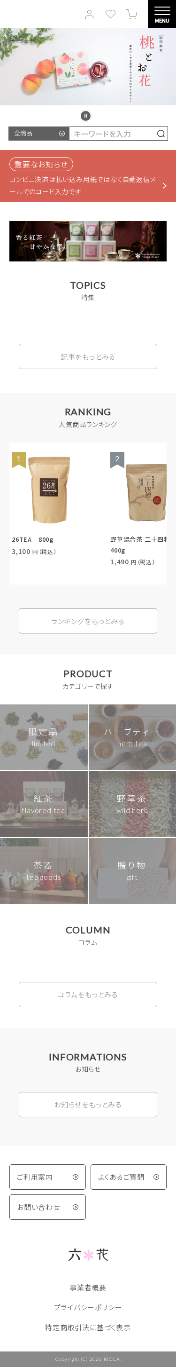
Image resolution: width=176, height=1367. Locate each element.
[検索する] (161, 133)
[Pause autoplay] (86, 116)
